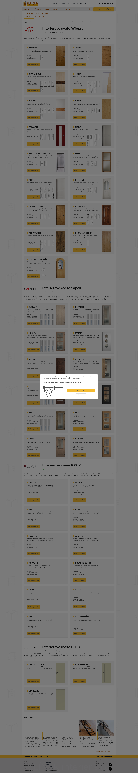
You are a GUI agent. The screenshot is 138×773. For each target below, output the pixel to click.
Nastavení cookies (81, 393)
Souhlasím (80, 390)
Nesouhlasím (81, 394)
